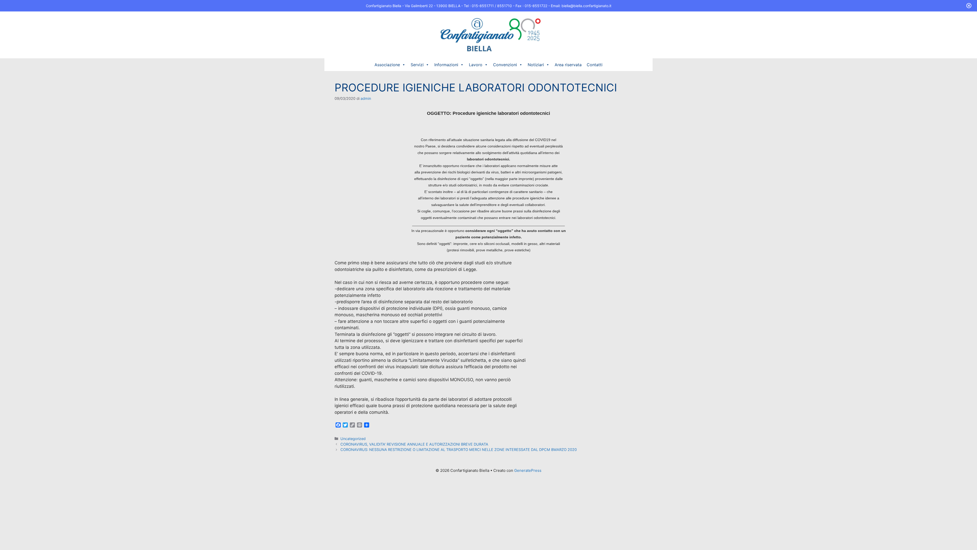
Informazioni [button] (446, 64)
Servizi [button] (417, 64)
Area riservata (568, 64)
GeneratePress (527, 470)
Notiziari (536, 64)
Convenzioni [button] (505, 64)
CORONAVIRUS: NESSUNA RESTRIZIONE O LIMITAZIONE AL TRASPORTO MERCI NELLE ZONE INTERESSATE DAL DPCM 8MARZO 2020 (458, 449)
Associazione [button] (387, 64)
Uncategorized (353, 438)
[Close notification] (969, 6)
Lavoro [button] (475, 64)
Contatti (594, 64)
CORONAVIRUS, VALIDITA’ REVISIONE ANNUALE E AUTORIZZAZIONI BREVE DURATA (414, 444)
